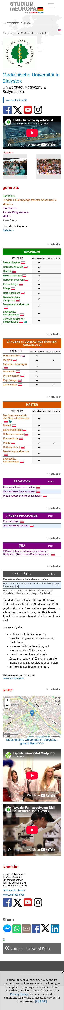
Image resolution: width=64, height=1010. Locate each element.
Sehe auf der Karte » (14, 890)
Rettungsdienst (11, 292)
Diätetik (7, 271)
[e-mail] (26, 931)
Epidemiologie (11, 521)
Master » (8, 204)
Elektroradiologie (12, 275)
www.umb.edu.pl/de (16, 100)
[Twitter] (45, 930)
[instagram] (38, 113)
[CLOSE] (41, 1001)
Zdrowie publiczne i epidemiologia (13, 320)
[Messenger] (7, 931)
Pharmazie (9, 371)
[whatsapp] (16, 931)
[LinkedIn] (55, 931)
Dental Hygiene (11, 262)
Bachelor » (9, 196)
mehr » (51, 482)
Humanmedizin (11, 355)
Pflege (6, 288)
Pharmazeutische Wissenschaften (22, 495)
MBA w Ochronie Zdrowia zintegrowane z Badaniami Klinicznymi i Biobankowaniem (26, 552)
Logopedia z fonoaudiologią (11, 313)
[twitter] (17, 113)
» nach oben (54, 244)
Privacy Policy (19, 994)
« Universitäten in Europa (17, 22)
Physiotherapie (11, 375)
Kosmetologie (10, 284)
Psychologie (10, 380)
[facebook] (7, 113)
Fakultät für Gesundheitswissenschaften (25, 579)
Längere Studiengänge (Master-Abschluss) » (30, 200)
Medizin (7, 359)
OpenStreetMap (43, 736)
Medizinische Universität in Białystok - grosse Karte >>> (32, 741)
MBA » (7, 216)
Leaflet (31, 736)
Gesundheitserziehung (16, 525)
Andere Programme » (16, 212)
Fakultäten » (10, 220)
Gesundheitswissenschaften (19, 487)
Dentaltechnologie (13, 266)
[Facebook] (36, 931)
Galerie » (8, 152)
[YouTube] (28, 113)
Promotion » (10, 208)
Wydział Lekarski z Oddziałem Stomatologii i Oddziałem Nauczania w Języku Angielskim (28, 592)
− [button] (7, 705)
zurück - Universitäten (27, 947)
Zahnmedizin (10, 384)
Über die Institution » (15, 226)
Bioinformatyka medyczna (11, 299)
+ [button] (7, 700)
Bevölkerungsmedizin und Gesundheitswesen (16, 417)
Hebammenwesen (13, 279)
